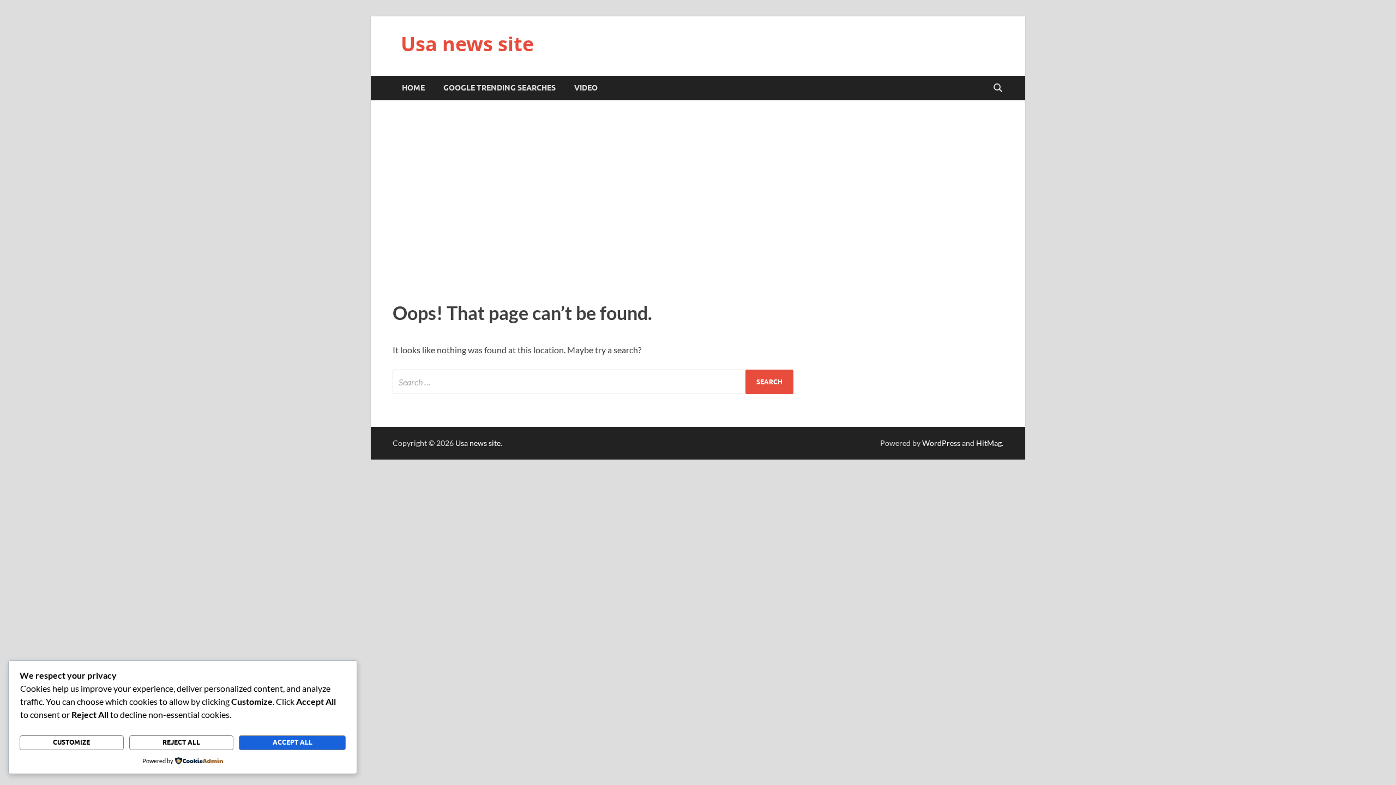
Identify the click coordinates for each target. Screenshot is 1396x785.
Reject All (181, 742)
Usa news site (467, 44)
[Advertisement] (698, 198)
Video (586, 87)
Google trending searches (499, 87)
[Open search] (998, 88)
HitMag (989, 443)
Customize (71, 742)
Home (413, 87)
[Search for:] (593, 382)
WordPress (941, 443)
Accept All (292, 742)
